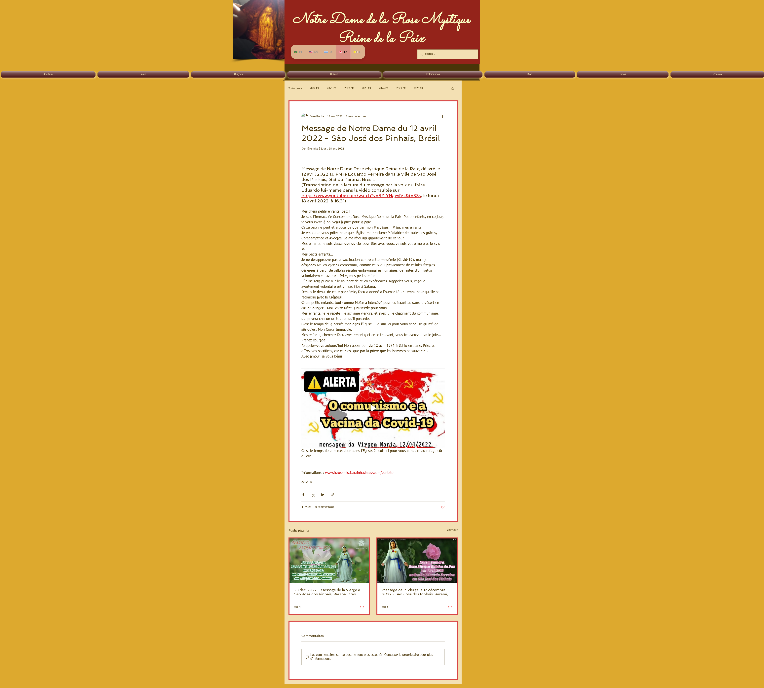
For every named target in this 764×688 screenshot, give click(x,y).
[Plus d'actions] (442, 116)
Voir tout (452, 530)
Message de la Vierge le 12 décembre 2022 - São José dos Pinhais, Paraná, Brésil (415, 592)
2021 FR (331, 88)
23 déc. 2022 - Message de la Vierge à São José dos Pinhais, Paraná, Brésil (327, 592)
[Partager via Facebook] (303, 495)
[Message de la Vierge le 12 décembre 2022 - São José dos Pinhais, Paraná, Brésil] (417, 560)
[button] (452, 88)
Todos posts (295, 88)
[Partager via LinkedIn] (323, 495)
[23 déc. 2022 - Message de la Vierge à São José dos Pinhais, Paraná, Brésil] (329, 560)
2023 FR (366, 88)
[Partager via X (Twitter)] (313, 495)
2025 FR (401, 88)
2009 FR (314, 88)
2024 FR (383, 88)
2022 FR (349, 88)
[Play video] (373, 408)
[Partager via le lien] (332, 495)
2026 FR (418, 88)
